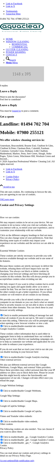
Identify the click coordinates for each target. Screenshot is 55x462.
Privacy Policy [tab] (6, 448)
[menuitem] (30, 11)
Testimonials (11, 11)
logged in (16, 111)
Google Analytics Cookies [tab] (12, 329)
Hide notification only (24, 460)
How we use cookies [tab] (9, 217)
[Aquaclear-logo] (22, 34)
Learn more (9, 199)
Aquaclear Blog (13, 14)
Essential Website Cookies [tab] (12, 250)
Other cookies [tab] (6, 424)
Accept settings (7, 460)
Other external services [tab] (10, 360)
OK (2, 199)
